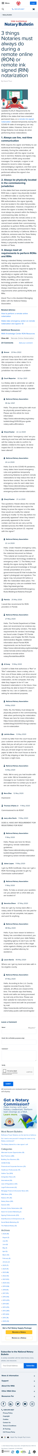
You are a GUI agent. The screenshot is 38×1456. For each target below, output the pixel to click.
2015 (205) (6, 1300)
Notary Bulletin (7, 15)
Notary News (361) (7, 1201)
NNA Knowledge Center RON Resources (18, 333)
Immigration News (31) (8, 1177)
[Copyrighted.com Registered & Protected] (6, 1451)
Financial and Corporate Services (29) (13, 1166)
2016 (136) (6, 1297)
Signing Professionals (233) (10, 1215)
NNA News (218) (6, 1194)
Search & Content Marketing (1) (11, 1212)
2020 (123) (6, 1283)
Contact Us (7, 1422)
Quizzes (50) (5, 1205)
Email (13, 1038)
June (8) (5, 1244)
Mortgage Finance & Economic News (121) (14, 1191)
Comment (5, 1049)
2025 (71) (5, 1265)
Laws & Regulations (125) (9, 1184)
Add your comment (26, 343)
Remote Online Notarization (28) (11, 1208)
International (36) (6, 1180)
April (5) (5, 1251)
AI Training (6, 1429)
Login (33, 3)
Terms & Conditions (9, 1426)
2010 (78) (5, 1318)
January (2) (6, 1262)
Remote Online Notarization (22, 338)
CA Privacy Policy (9, 1432)
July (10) (5, 1241)
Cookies (5, 1419)
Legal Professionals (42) (9, 1187)
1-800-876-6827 (19, 9)
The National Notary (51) (9, 1226)
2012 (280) (6, 1311)
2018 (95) (5, 1290)
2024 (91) (5, 1269)
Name (4, 1027)
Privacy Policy (7, 1413)
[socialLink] (4, 1405)
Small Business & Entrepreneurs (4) (12, 1219)
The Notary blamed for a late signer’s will (14, 1144)
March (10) (6, 1255)
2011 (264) (6, 1314)
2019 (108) (6, 1286)
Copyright (6, 1416)
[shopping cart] (31, 9)
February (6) (6, 1258)
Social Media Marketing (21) (10, 1222)
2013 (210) (6, 1307)
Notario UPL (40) (6, 1198)
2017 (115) (6, 1293)
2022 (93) (6, 1276)
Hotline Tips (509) (7, 1173)
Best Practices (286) (7, 1156)
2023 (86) (6, 1272)
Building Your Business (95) (10, 1159)
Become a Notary (19, 1332)
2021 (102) (6, 1279)
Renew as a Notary (19, 1338)
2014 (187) (6, 1304)
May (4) (5, 1248)
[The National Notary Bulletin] (19, 24)
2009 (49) (6, 1321)
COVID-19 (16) (5, 1163)
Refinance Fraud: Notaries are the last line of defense (18, 1135)
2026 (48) (6, 1234)
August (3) (6, 1237)
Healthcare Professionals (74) (10, 1170)
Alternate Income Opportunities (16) (12, 1152)
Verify (3, 1065)
